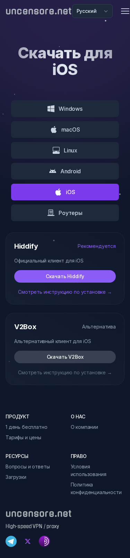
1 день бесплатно (26, 427)
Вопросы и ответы (28, 466)
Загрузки (16, 477)
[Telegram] (11, 541)
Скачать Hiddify (65, 276)
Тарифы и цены (23, 437)
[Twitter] (27, 541)
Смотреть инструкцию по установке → (65, 292)
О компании (84, 427)
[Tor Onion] (44, 541)
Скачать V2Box (65, 357)
